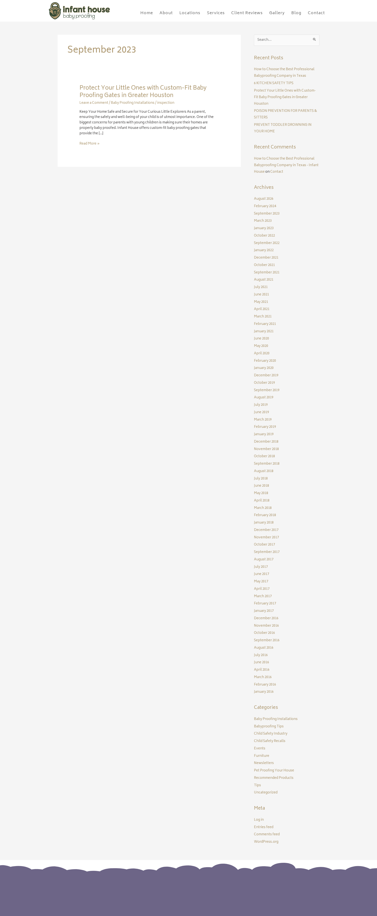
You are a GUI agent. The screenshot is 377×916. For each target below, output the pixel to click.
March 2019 (263, 420)
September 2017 (266, 552)
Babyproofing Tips (269, 727)
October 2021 (264, 265)
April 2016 (261, 670)
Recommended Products (273, 778)
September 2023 (266, 214)
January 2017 (264, 611)
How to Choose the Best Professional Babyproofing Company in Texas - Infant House (286, 165)
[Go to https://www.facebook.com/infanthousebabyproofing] (269, 889)
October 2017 (264, 545)
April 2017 (261, 589)
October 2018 (264, 456)
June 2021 (261, 295)
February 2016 (265, 685)
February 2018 (265, 515)
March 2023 (263, 221)
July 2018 (261, 479)
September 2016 (266, 640)
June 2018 (261, 486)
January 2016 (264, 692)
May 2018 (261, 493)
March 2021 (263, 317)
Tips (257, 785)
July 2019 (261, 405)
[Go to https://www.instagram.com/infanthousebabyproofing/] (278, 889)
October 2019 (264, 383)
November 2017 (266, 538)
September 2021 (266, 273)
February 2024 (265, 206)
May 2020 (261, 346)
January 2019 (264, 434)
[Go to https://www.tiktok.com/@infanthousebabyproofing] (287, 889)
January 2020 (264, 368)
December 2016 (266, 618)
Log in (259, 820)
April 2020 (261, 354)
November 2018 (266, 449)
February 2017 (265, 604)
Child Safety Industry (270, 734)
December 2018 (266, 442)
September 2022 (266, 243)
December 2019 (266, 376)
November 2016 (266, 626)
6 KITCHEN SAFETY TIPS (273, 83)
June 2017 (261, 574)
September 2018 (266, 464)
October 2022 (264, 236)
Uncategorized (266, 793)
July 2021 (261, 287)
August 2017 (263, 560)
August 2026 (263, 199)
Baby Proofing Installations (132, 103)
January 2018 (264, 523)
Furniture (261, 756)
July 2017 (261, 567)
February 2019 (265, 427)
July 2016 (261, 655)
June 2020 (261, 339)
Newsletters (264, 763)
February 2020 (265, 361)
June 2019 (261, 412)
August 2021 (263, 280)
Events (259, 749)
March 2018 (263, 508)
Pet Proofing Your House (274, 771)
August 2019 (263, 398)
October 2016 (264, 633)
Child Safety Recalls (269, 741)
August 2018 (263, 471)
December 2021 (266, 258)
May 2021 (261, 302)
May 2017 (261, 582)
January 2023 (264, 228)
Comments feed (267, 835)
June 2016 (261, 662)
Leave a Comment (93, 103)
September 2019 (266, 390)
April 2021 (261, 309)
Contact (276, 172)
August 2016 (263, 648)
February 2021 (265, 324)
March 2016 (263, 677)
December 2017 (266, 530)
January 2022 (264, 250)
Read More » (89, 144)
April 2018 (261, 501)
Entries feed (263, 827)
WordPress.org (266, 842)
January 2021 (264, 331)
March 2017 (263, 596)
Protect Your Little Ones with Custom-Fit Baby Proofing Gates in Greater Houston (143, 92)
